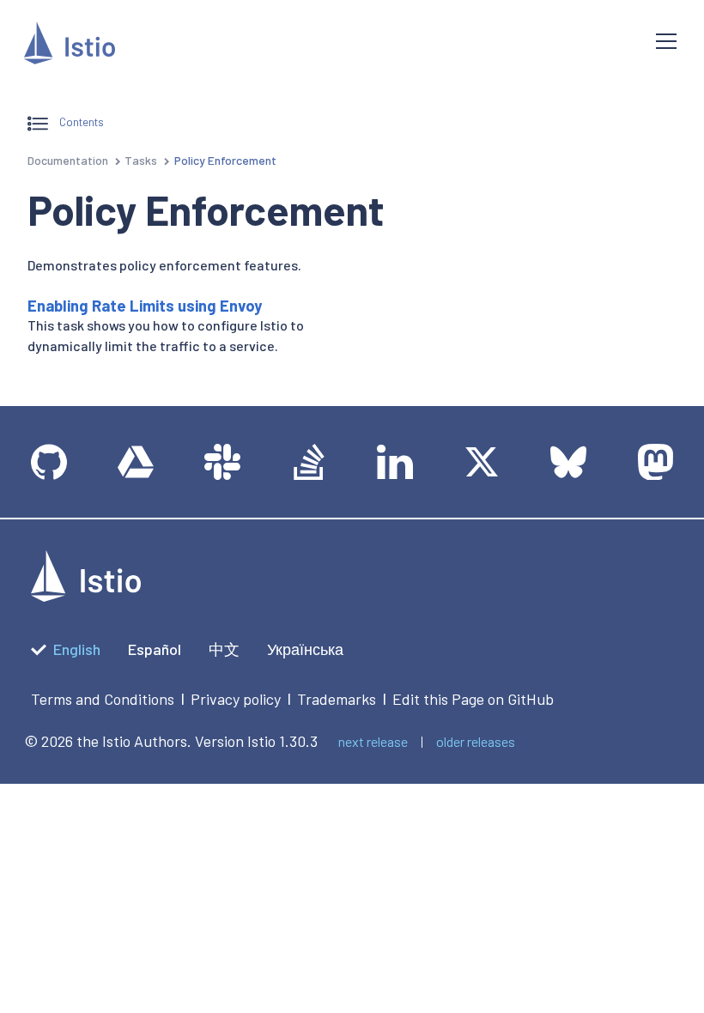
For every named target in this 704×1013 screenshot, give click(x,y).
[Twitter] (482, 462)
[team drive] (136, 462)
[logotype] (86, 595)
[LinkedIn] (395, 462)
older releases (475, 741)
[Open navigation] (666, 41)
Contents (80, 122)
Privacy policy (236, 698)
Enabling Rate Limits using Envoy (144, 305)
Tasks (140, 160)
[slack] (222, 462)
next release (373, 741)
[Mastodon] (655, 462)
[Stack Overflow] (309, 462)
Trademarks (336, 698)
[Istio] (69, 46)
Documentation (67, 160)
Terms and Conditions (102, 698)
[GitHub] (49, 462)
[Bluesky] (568, 462)
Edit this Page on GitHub (473, 698)
